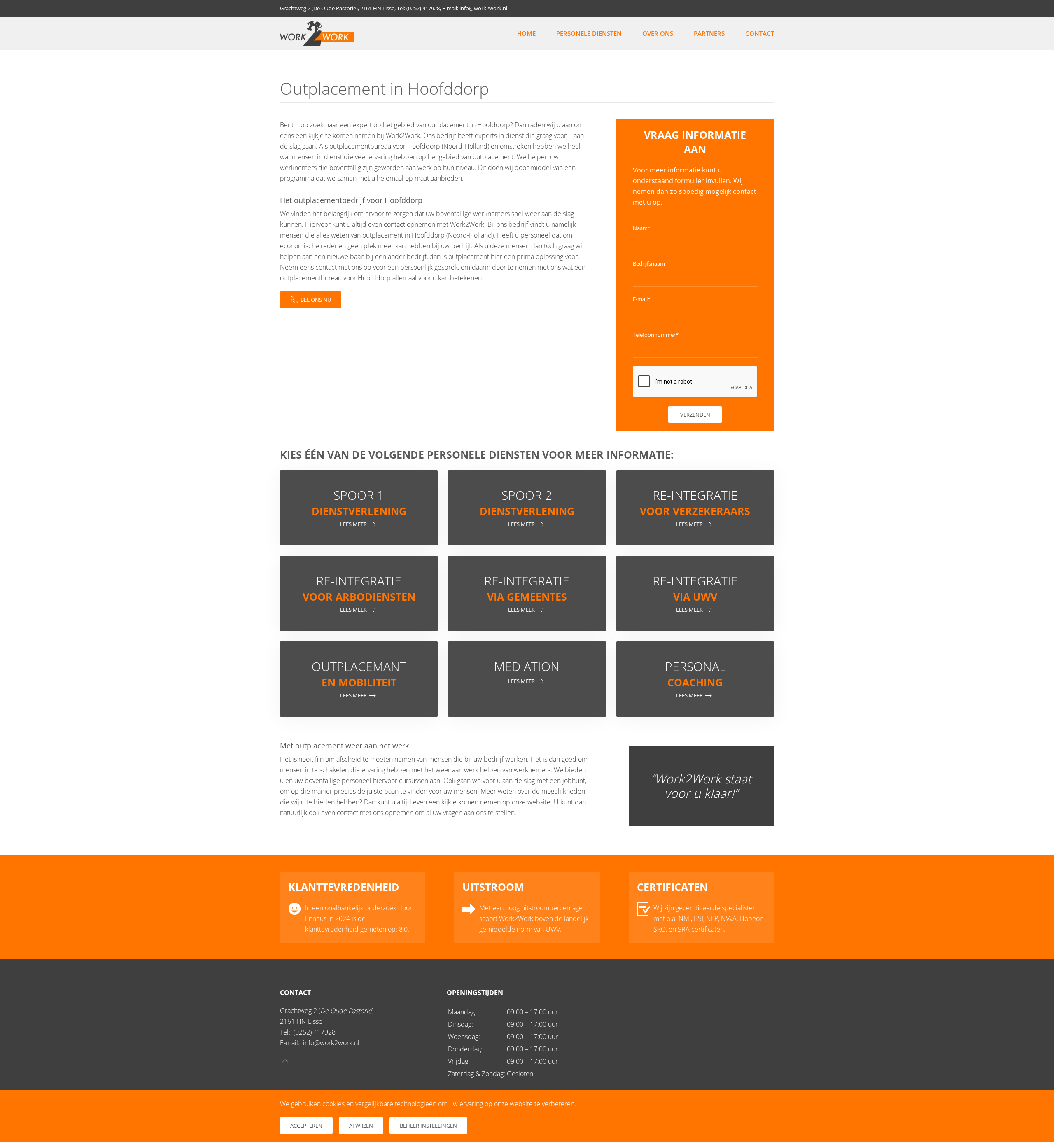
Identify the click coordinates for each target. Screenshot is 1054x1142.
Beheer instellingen (428, 1125)
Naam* (642, 228)
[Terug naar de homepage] (317, 33)
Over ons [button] (657, 33)
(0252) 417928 (315, 1032)
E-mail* (642, 299)
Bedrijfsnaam (649, 263)
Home (526, 33)
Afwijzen (361, 1125)
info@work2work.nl (331, 1042)
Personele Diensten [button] (589, 33)
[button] (285, 1063)
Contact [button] (759, 33)
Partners (709, 33)
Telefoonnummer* (656, 334)
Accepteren (306, 1125)
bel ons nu (316, 299)
